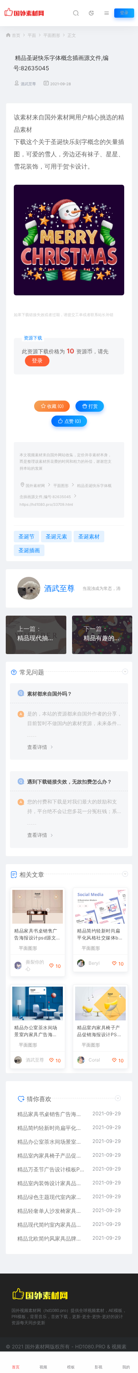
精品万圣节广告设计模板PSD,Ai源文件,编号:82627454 (51, 1169)
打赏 (92, 406)
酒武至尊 (28, 84)
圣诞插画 (29, 550)
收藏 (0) (55, 406)
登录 (124, 12)
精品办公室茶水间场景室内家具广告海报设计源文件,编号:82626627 (36, 1032)
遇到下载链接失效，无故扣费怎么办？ (69, 781)
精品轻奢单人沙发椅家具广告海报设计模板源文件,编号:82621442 (51, 1210)
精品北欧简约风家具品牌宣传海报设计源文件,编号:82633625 (51, 1238)
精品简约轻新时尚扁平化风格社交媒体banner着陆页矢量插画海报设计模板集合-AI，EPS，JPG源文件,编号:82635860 (100, 935)
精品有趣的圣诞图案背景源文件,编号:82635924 (102, 638)
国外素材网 (35, 486)
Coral (94, 1060)
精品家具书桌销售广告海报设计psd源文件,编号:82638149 (36, 935)
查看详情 (37, 747)
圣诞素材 (89, 536)
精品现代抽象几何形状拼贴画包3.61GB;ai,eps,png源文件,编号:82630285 (36, 638)
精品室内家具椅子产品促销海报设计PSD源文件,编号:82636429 (99, 1032)
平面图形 (51, 35)
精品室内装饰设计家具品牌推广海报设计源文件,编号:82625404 (51, 1183)
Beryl (94, 963)
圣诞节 (26, 536)
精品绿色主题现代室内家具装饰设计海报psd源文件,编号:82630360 (51, 1197)
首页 (16, 35)
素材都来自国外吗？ (49, 694)
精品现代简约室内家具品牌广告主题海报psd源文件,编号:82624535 (51, 1224)
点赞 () (72, 421)
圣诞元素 (56, 536)
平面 (32, 35)
